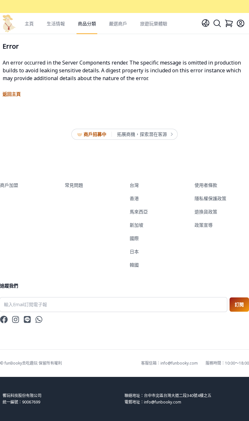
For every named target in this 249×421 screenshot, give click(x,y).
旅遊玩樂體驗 (153, 23)
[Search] (217, 23)
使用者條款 (206, 185)
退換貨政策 (206, 212)
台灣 (134, 185)
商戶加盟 (9, 185)
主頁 (29, 23)
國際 (134, 238)
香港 (134, 198)
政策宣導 (204, 225)
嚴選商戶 (118, 23)
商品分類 (87, 23)
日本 (134, 251)
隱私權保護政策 (210, 198)
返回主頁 (12, 94)
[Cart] (229, 23)
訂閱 (239, 304)
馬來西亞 (139, 212)
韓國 (134, 265)
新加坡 (136, 225)
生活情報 (56, 23)
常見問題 (74, 185)
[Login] (240, 23)
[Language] (205, 23)
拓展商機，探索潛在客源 (142, 134)
